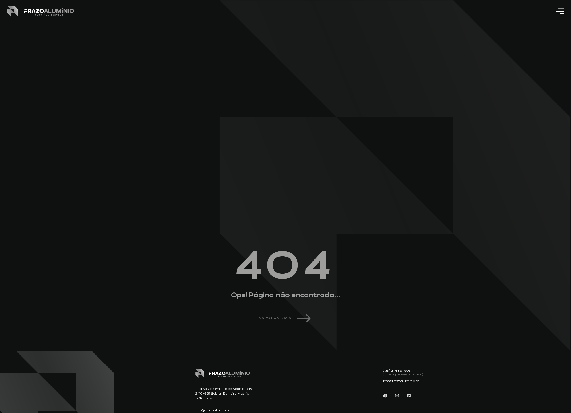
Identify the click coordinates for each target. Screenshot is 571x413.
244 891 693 (401, 370)
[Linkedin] (409, 396)
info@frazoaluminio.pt (214, 410)
